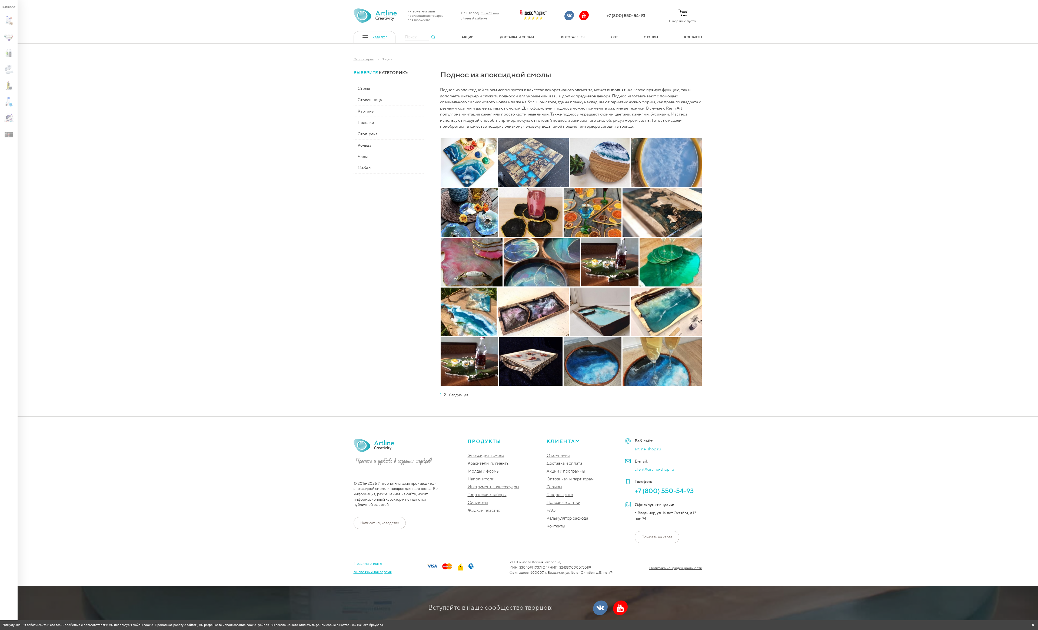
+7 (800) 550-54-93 (626, 16)
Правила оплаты (368, 563)
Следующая (458, 394)
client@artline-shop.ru (654, 469)
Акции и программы (566, 471)
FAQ (551, 510)
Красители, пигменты (489, 463)
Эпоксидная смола (486, 455)
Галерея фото (560, 494)
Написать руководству (379, 523)
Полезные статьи (563, 502)
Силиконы (478, 502)
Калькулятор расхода (567, 518)
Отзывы (554, 487)
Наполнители (481, 479)
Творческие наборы (487, 494)
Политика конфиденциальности (675, 568)
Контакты (556, 526)
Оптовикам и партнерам (570, 479)
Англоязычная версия (373, 572)
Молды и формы (484, 471)
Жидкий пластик (484, 510)
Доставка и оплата (564, 463)
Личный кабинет (475, 18)
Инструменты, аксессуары (493, 487)
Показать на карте (657, 537)
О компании (558, 455)
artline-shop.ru (648, 449)
